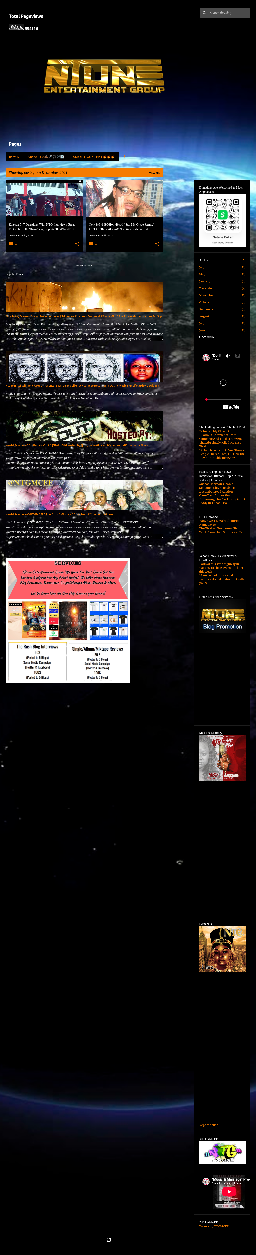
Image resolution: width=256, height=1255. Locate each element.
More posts (84, 265)
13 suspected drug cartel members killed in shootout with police (221, 579)
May (202, 274)
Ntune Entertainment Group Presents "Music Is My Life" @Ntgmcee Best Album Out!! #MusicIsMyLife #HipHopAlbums (83, 385)
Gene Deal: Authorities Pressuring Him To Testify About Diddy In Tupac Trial (222, 499)
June (202, 330)
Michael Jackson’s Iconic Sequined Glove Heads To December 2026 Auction (217, 487)
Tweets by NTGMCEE (214, 1226)
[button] (77, 244)
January (204, 281)
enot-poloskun (139, 1248)
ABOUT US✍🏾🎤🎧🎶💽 (46, 156)
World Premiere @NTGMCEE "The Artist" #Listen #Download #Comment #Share (59, 514)
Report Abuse (208, 1125)
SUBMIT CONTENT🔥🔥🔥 (94, 156)
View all (154, 173)
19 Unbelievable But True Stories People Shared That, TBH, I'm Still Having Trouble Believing (222, 454)
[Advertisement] (29, 551)
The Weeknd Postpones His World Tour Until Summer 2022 (220, 530)
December (206, 288)
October (205, 302)
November (206, 295)
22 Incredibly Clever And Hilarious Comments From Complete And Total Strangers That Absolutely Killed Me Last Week (220, 438)
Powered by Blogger (130, 1239)
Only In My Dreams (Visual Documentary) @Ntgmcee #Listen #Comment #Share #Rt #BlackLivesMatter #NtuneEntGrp (84, 316)
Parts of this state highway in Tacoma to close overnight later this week (221, 567)
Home (14, 156)
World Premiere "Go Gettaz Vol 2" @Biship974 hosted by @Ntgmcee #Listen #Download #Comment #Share (77, 445)
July (201, 267)
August (204, 316)
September (207, 309)
